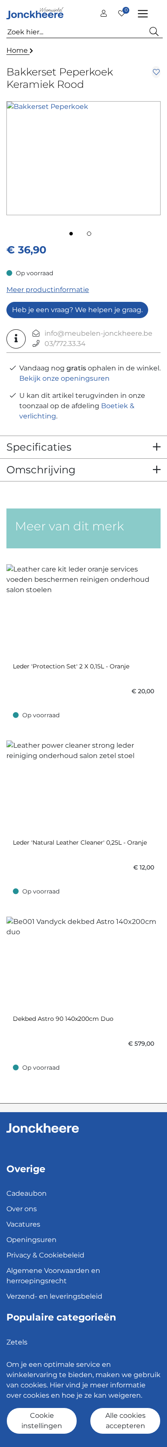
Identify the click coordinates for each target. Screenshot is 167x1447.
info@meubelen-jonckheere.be (98, 333)
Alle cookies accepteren (125, 1420)
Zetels (16, 1342)
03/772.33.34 (65, 344)
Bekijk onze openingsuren (64, 378)
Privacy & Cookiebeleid (45, 1255)
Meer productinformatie (47, 290)
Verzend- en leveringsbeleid (54, 1296)
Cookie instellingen (41, 1420)
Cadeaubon (26, 1193)
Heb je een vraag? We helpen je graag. (77, 310)
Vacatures (23, 1224)
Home (18, 50)
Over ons (21, 1209)
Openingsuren (31, 1240)
